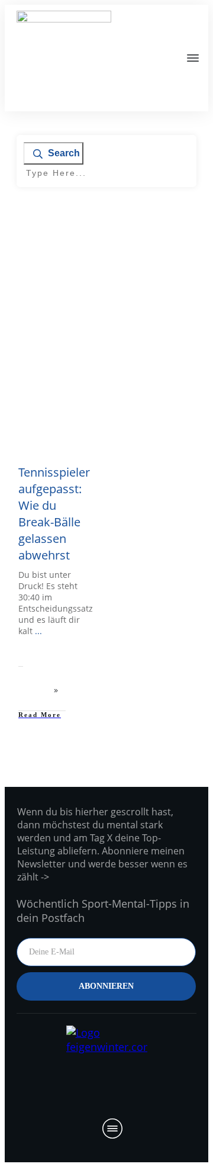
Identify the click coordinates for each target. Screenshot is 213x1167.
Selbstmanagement (54, 366)
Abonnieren (106, 986)
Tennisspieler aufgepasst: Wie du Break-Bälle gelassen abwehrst (54, 513)
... (38, 630)
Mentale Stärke (59, 357)
